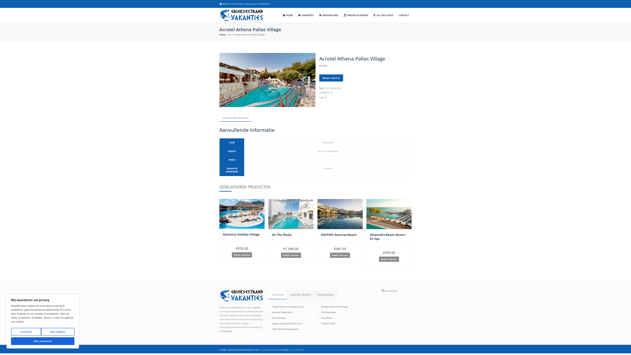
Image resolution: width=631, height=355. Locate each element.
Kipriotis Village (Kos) (282, 312)
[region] (43, 321)
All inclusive (278, 294)
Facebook (227, 331)
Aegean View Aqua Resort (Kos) (287, 323)
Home (222, 34)
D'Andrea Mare (328, 312)
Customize (26, 331)
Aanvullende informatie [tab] (236, 117)
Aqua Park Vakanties (300, 294)
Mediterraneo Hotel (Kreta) (334, 306)
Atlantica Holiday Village (241, 234)
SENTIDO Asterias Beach (339, 235)
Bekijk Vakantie (331, 78)
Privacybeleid (296, 349)
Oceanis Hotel (328, 323)
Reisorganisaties (326, 294)
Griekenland (327, 142)
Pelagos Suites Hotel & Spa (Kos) (287, 306)
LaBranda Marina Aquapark (285, 329)
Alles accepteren (43, 341)
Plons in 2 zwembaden (328, 151)
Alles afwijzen (57, 331)
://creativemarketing (270, 349)
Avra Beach (326, 317)
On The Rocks (282, 235)
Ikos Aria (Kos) (279, 317)
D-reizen (328, 168)
